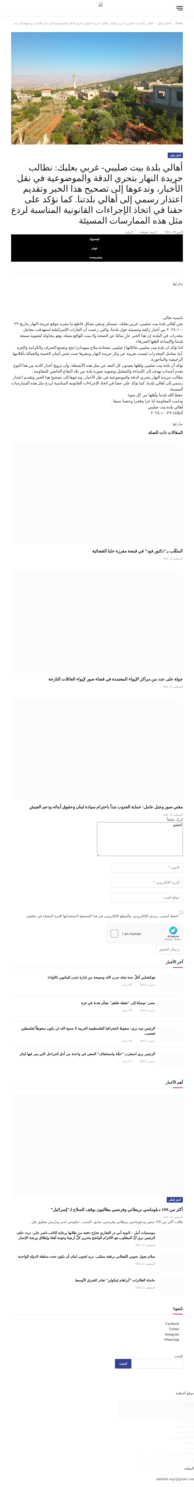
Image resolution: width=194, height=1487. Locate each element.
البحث (178, 1356)
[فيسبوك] (181, 289)
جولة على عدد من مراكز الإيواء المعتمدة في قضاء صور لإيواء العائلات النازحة (115, 679)
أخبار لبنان (164, 23)
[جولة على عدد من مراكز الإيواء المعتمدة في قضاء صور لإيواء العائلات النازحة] (97, 621)
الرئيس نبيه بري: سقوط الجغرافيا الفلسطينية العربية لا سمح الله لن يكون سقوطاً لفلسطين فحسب (88, 1031)
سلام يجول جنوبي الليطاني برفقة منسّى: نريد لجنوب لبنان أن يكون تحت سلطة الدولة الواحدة (86, 1256)
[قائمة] (179, 8)
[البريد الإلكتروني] (181, 312)
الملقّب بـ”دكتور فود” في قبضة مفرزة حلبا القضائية (137, 551)
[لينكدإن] (181, 301)
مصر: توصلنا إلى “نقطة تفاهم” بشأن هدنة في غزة (118, 1003)
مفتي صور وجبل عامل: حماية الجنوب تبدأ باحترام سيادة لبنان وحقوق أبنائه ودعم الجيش (106, 807)
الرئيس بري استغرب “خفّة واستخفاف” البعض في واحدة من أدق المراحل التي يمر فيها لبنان (87, 1054)
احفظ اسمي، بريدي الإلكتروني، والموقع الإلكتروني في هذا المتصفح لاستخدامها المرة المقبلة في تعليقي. (102, 916)
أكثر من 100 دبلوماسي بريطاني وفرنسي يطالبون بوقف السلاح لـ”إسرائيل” (117, 1209)
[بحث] (13, 8)
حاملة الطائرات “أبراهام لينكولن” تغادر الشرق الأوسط (115, 1280)
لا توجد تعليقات (148, 232)
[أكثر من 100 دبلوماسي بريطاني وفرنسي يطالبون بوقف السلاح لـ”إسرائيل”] (97, 1146)
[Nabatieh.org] (97, 8)
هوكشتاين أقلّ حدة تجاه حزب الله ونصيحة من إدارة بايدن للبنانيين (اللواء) (101, 977)
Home (179, 23)
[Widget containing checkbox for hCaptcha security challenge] (145, 933)
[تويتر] (181, 295)
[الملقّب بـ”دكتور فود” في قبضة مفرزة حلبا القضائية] (97, 493)
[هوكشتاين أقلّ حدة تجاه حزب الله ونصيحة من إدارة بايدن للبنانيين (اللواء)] (171, 983)
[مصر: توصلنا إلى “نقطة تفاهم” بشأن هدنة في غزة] (171, 1008)
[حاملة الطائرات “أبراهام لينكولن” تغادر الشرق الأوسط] (171, 1286)
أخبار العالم (175, 1199)
